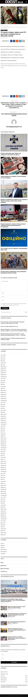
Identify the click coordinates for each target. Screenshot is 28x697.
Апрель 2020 (3, 505)
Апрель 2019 (3, 528)
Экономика (3, 553)
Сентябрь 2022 (4, 447)
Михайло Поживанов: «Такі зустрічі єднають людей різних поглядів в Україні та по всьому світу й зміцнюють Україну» (14, 330)
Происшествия (4, 549)
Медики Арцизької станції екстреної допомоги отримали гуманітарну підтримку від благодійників (13, 225)
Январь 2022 (3, 463)
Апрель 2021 (3, 481)
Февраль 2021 (3, 485)
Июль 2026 (3, 357)
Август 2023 (3, 426)
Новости (2, 30)
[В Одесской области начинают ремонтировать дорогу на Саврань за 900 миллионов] (4, 638)
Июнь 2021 (3, 477)
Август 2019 (3, 520)
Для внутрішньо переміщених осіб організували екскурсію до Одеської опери (13, 272)
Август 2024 (3, 402)
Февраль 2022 (3, 461)
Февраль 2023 (3, 437)
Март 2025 (3, 388)
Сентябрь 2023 (4, 424)
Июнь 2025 (3, 382)
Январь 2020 (3, 511)
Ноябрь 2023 (3, 420)
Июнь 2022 (3, 453)
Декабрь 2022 (3, 441)
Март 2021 (3, 483)
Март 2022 (3, 459)
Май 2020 (3, 503)
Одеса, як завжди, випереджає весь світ (9, 326)
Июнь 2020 (3, 501)
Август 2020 (3, 497)
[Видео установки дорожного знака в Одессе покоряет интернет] (4, 608)
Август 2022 (3, 449)
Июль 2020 (3, 499)
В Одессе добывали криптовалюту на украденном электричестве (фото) (11, 154)
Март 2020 (3, 507)
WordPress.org (4, 571)
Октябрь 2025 (3, 374)
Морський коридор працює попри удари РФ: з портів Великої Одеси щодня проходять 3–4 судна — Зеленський (13, 334)
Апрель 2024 (3, 410)
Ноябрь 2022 (3, 443)
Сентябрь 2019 (4, 518)
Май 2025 (3, 384)
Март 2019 (3, 530)
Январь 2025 (3, 392)
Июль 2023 (3, 428)
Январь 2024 (3, 416)
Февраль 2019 (3, 532)
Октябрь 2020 (3, 493)
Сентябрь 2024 (4, 400)
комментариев (5, 568)
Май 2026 (3, 360)
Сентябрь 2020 (4, 495)
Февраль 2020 (3, 509)
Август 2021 (3, 473)
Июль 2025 (3, 380)
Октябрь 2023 (3, 422)
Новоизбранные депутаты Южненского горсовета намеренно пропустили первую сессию (17, 615)
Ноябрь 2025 (3, 372)
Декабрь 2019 (3, 513)
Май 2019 (3, 526)
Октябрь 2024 (3, 398)
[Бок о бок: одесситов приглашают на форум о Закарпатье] (4, 623)
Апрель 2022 (3, 457)
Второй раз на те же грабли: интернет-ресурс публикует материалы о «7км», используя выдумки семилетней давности (13, 600)
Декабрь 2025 (3, 370)
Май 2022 (3, 455)
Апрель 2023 (3, 434)
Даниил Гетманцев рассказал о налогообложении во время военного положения (17, 630)
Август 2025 (3, 378)
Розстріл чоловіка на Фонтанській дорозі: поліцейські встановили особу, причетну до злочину (12, 322)
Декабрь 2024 (3, 394)
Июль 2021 (3, 475)
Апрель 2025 (3, 386)
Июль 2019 (3, 522)
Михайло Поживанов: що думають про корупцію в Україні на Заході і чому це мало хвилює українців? (14, 201)
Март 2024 (3, 412)
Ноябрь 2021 (3, 467)
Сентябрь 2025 (4, 376)
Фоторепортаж (4, 551)
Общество (5, 30)
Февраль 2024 (3, 414)
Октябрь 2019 (3, 517)
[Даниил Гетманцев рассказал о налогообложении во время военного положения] (4, 630)
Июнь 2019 (3, 524)
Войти (2, 562)
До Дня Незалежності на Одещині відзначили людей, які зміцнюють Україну (13, 339)
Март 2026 (3, 364)
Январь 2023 (3, 440)
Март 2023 (3, 436)
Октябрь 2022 (3, 445)
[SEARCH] (25, 312)
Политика (3, 547)
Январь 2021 (3, 487)
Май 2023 (3, 432)
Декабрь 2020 (3, 489)
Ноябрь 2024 (3, 396)
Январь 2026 (3, 368)
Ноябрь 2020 (3, 491)
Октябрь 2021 (3, 469)
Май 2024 (3, 408)
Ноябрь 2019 (3, 515)
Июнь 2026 (3, 358)
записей (3, 565)
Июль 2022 (3, 451)
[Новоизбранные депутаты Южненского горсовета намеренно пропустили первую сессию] (4, 615)
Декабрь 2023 (3, 418)
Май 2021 (3, 479)
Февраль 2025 (3, 390)
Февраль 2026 (3, 366)
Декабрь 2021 (3, 465)
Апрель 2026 (3, 362)
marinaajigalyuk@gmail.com (14, 126)
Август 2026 (3, 355)
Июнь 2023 (3, 430)
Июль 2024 (3, 404)
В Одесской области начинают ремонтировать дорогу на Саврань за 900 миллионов (17, 638)
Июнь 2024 (3, 406)
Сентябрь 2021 (4, 471)
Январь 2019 (3, 534)
